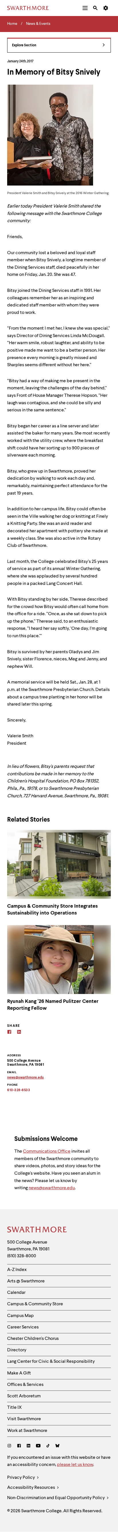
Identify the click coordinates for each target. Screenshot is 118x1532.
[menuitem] (85, 8)
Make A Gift (19, 1373)
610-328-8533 (18, 1090)
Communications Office (46, 1151)
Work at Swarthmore (27, 1431)
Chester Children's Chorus (33, 1338)
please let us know (75, 1465)
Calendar (16, 1292)
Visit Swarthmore (24, 1419)
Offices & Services (25, 1384)
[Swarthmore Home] (37, 1230)
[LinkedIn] (28, 1446)
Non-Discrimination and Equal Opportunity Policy (56, 1498)
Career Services (23, 1327)
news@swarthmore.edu (52, 1188)
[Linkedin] (19, 1032)
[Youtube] (38, 1446)
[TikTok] (48, 1446)
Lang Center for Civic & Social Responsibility (51, 1361)
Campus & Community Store (35, 1304)
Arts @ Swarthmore (26, 1281)
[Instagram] (10, 1446)
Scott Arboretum (24, 1396)
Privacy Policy (21, 1477)
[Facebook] (9, 1032)
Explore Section (24, 45)
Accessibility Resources (31, 1487)
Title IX (14, 1407)
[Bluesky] (57, 1446)
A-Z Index (17, 1270)
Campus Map (20, 1316)
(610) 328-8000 (21, 1256)
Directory (16, 1350)
